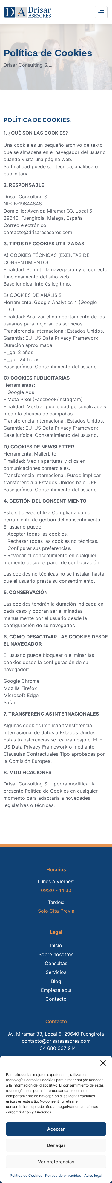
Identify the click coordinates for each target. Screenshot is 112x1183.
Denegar (56, 1145)
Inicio (56, 945)
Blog (56, 981)
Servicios (56, 972)
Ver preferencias (56, 1162)
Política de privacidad (63, 1175)
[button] (103, 1063)
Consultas (56, 963)
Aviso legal (93, 1175)
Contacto (56, 999)
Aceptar (56, 1129)
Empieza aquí (56, 990)
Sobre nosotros (56, 954)
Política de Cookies (26, 1175)
